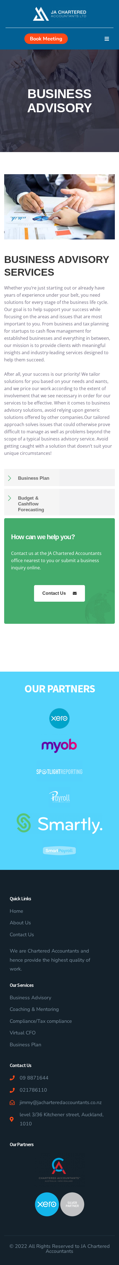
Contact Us (54, 593)
